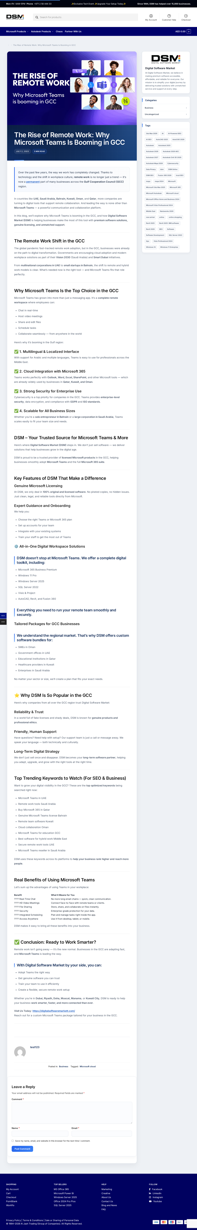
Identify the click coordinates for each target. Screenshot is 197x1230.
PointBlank (11, 1201)
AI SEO (148, 139)
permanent (33, 181)
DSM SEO (149, 175)
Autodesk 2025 (164, 145)
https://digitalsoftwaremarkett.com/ (54, 1010)
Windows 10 (151, 247)
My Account (151, 20)
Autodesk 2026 (152, 151)
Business (63, 1066)
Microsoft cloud (88, 1066)
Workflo (10, 1205)
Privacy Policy (13, 1220)
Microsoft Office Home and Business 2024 (162, 199)
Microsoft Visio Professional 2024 (159, 205)
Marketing (106, 1189)
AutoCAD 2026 (178, 139)
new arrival (150, 217)
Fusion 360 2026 (164, 175)
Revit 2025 (150, 223)
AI (162, 133)
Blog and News (109, 1205)
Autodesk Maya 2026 (154, 163)
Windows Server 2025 (65, 1197)
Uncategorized (152, 114)
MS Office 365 (61, 1189)
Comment (18, 1099)
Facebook (157, 1189)
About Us (106, 1197)
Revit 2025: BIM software (169, 223)
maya (148, 181)
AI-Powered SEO (174, 133)
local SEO (179, 175)
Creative (105, 1193)
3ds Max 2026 (151, 133)
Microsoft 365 (175, 187)
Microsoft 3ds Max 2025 (155, 187)
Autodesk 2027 (152, 157)
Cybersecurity (172, 163)
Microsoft (172, 181)
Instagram (157, 1197)
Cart (8, 1193)
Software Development (155, 235)
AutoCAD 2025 (162, 139)
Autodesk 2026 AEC (171, 151)
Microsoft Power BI (64, 1193)
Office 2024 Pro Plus (65, 1201)
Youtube (157, 1201)
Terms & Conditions (33, 1220)
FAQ (103, 1209)
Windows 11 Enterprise (169, 247)
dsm (162, 169)
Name (16, 1128)
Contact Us (107, 1201)
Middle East (150, 211)
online (161, 217)
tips (147, 241)
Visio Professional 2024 (163, 241)
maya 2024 (159, 181)
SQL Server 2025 (62, 1205)
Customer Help (169, 20)
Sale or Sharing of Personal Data (62, 1220)
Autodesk (150, 145)
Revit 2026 (150, 229)
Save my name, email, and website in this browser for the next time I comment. (52, 1141)
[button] (183, 31)
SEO (160, 229)
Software (170, 229)
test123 (34, 1047)
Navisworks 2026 (166, 211)
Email (75, 1128)
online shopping (175, 217)
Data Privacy (151, 169)
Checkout (186, 20)
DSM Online (172, 169)
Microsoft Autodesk (154, 193)
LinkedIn (156, 1193)
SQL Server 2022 (175, 235)
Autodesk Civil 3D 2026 (172, 157)
